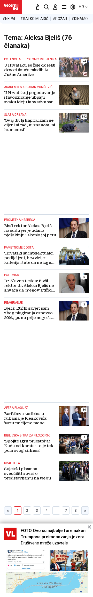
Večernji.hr (11, 7)
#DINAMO (80, 19)
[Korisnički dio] (55, 7)
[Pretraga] (46, 7)
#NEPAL (9, 19)
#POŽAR (60, 19)
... (56, 510)
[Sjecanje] (38, 7)
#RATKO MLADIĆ (34, 19)
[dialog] (46, 560)
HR (81, 6)
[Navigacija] (64, 7)
